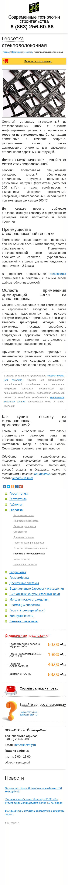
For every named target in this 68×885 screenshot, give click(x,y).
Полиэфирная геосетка (26, 521)
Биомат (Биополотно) (24, 605)
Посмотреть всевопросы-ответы (28, 713)
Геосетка (27, 52)
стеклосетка (57, 273)
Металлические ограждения (29, 599)
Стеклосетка (20, 532)
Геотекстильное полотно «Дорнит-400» (24, 645)
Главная (6, 52)
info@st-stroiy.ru (25, 745)
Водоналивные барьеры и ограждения (36, 588)
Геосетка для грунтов (24, 526)
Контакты (42, 473)
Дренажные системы (24, 583)
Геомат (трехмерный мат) (27, 610)
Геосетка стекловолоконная (29, 553)
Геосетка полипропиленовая (29, 542)
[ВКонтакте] (4, 486)
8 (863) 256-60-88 (32, 27)
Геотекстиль (17, 499)
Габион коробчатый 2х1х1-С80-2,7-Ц (25, 655)
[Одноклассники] (12, 486)
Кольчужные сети (21, 616)
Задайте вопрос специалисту (43, 704)
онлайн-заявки (22, 478)
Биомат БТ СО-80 (20, 673)
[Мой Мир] (17, 486)
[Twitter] (8, 486)
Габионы (15, 504)
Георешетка (17, 572)
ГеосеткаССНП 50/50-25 (19, 665)
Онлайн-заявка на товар (39, 688)
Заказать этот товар (38, 61)
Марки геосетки (21, 559)
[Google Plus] (21, 486)
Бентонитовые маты (23, 621)
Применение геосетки (25, 564)
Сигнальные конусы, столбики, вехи (34, 594)
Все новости (12, 822)
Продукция (16, 52)
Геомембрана (19, 577)
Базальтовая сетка (23, 515)
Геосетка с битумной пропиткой (30, 548)
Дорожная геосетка (23, 537)
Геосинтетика (18, 493)
